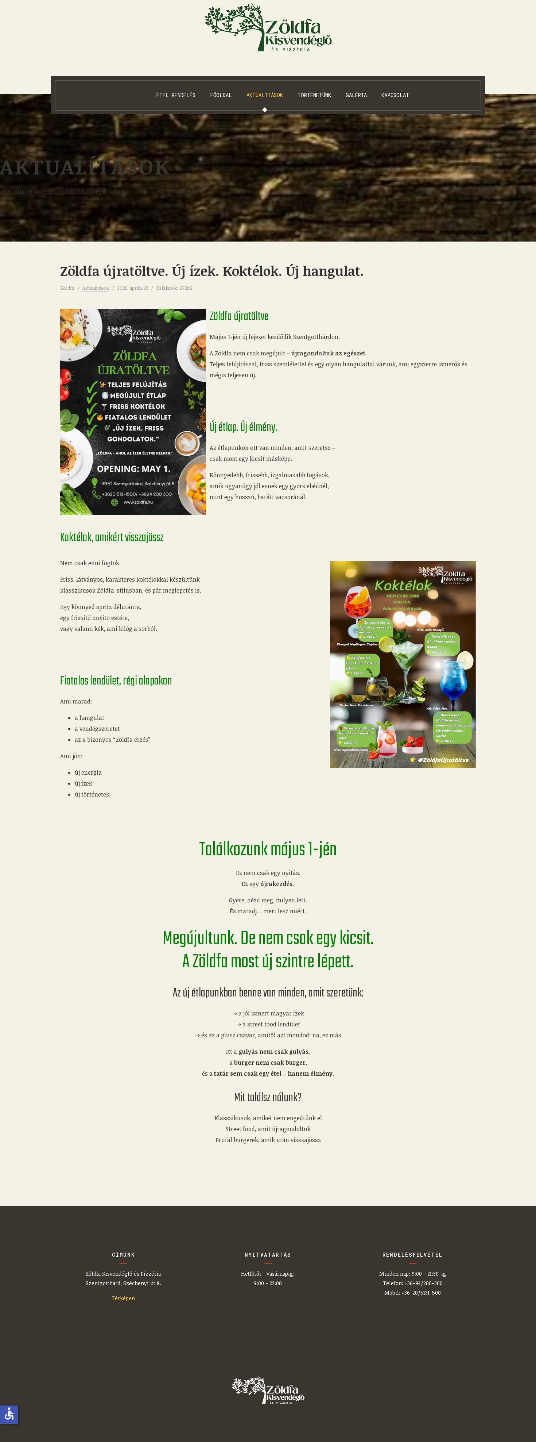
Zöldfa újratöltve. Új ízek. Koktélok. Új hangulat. (212, 270)
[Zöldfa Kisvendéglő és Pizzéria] (268, 27)
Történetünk (314, 95)
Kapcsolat (395, 95)
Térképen (123, 1298)
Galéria (356, 95)
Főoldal (221, 95)
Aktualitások (264, 95)
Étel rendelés (175, 95)
